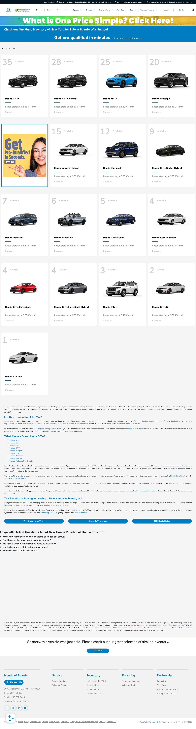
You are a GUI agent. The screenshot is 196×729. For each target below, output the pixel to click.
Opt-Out (102, 722)
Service (57, 675)
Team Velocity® (155, 722)
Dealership (164, 675)
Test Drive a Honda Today (34, 521)
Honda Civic (14, 443)
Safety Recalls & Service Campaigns (84, 722)
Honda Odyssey (16, 458)
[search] (193, 10)
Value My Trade (129, 685)
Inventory (93, 675)
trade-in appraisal (81, 513)
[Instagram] (13, 708)
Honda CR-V (175, 421)
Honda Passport (16, 450)
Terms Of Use (35, 722)
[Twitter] (19, 708)
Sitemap (45, 722)
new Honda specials (47, 505)
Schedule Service (59, 685)
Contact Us (15, 682)
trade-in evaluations (135, 429)
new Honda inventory (156, 409)
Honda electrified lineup (145, 491)
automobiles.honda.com (167, 689)
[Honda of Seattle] (17, 9)
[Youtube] (25, 708)
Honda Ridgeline (16, 456)
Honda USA (111, 722)
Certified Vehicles (94, 693)
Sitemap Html (54, 722)
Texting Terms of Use (166, 693)
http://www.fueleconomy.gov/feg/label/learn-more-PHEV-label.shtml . (155, 625)
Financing (128, 675)
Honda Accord (147, 421)
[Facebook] (7, 708)
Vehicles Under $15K (96, 681)
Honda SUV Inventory (98, 521)
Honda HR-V (15, 448)
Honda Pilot (14, 453)
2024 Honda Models (162, 521)
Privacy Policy (23, 722)
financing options (48, 513)
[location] (115, 2)
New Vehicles (93, 685)
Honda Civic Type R (18, 478)
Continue (98, 651)
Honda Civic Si (176, 476)
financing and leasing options (45, 429)
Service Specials (59, 681)
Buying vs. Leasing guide (13, 505)
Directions (161, 685)
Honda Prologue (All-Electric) (21, 461)
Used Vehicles (93, 689)
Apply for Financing (130, 681)
